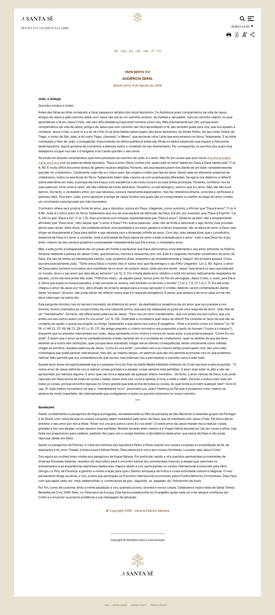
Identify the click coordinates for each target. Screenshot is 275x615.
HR (146, 51)
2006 (65, 28)
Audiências (50, 28)
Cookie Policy (138, 605)
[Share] (252, 35)
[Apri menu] (250, 19)
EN (124, 51)
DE (116, 51)
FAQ (107, 605)
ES (131, 51)
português (240, 27)
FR (138, 51)
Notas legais (119, 605)
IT (152, 51)
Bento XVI (30, 28)
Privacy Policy (158, 605)
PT (159, 51)
